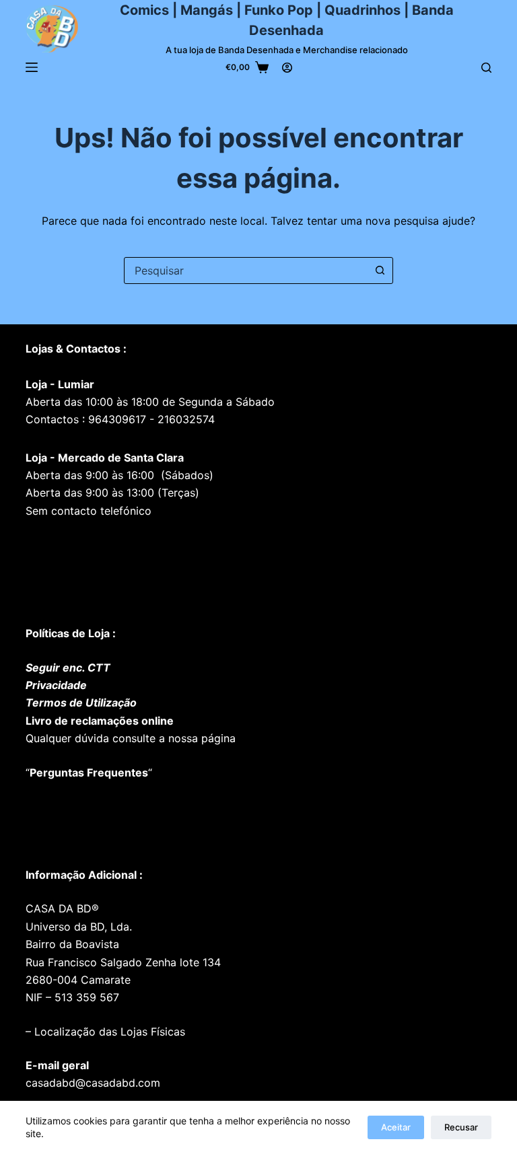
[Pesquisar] (486, 68)
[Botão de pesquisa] (379, 270)
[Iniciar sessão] (287, 68)
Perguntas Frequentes (89, 772)
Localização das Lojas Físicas (108, 1031)
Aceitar (396, 1127)
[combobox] (246, 270)
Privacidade (56, 685)
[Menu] (32, 67)
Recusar (461, 1127)
